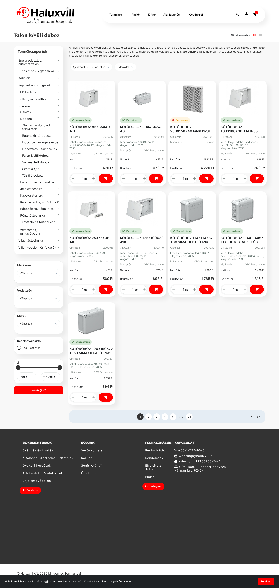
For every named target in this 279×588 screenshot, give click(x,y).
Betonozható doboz (36, 136)
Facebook (32, 490)
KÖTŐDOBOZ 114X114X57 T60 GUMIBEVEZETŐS (242, 240)
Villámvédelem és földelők (37, 247)
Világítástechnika (30, 240)
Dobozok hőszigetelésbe (40, 142)
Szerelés (24, 106)
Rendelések (154, 458)
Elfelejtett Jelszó (153, 467)
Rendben (266, 581)
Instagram (155, 486)
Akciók (136, 14)
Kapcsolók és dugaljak (34, 85)
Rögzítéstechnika (32, 215)
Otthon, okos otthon (32, 99)
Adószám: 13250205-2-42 (199, 461)
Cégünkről (196, 14)
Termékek (115, 14)
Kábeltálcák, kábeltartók (37, 209)
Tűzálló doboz (32, 175)
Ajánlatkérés (171, 14)
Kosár (149, 477)
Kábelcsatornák (31, 195)
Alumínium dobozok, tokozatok (37, 127)
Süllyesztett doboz (35, 162)
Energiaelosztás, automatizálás (30, 62)
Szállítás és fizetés (38, 450)
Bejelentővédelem (37, 481)
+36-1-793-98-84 (192, 450)
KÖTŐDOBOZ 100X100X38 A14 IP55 (239, 129)
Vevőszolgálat (92, 450)
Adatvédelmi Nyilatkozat (42, 473)
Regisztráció (155, 450)
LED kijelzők (27, 92)
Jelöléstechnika (31, 189)
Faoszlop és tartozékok (37, 182)
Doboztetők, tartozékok (39, 149)
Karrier (86, 458)
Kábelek (24, 78)
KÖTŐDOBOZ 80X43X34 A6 (140, 129)
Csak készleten (31, 347)
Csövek (25, 112)
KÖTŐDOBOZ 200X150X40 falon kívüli (190, 129)
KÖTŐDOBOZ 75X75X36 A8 (89, 240)
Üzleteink (88, 473)
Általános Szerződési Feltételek (48, 458)
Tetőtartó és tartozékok (37, 222)
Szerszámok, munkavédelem (29, 231)
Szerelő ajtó (30, 169)
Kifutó (152, 14)
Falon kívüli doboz (35, 155)
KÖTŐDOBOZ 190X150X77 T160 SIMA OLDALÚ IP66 (91, 351)
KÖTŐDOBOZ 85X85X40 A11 (89, 129)
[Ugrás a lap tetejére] (267, 565)
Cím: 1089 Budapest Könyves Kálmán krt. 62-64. (200, 468)
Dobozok (27, 119)
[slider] (18, 367)
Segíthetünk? (91, 465)
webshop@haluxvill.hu (196, 456)
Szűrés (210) (38, 390)
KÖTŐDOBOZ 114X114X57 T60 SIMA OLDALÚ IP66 (191, 240)
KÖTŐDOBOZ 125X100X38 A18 (142, 240)
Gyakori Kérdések (37, 465)
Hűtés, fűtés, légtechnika (36, 71)
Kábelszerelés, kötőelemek (39, 202)
